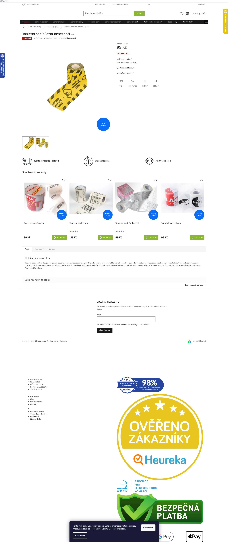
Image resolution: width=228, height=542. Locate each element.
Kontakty (34, 404)
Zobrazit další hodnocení (194, 285)
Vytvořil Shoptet (199, 341)
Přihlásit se (104, 330)
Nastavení (80, 535)
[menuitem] (26, 22)
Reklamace (34, 416)
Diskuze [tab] (52, 249)
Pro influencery (36, 401)
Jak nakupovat (100, 5)
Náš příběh (34, 396)
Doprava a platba (37, 411)
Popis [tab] (27, 249)
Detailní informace (124, 73)
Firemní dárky (35, 419)
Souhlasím (148, 527)
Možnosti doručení (124, 59)
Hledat (139, 13)
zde (123, 528)
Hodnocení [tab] (39, 249)
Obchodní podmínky (120, 5)
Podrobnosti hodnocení (66, 38)
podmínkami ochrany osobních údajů (135, 324)
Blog (32, 399)
